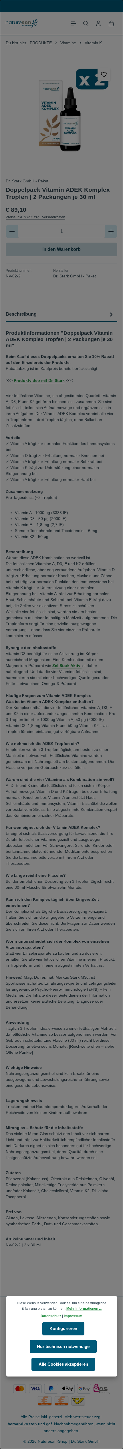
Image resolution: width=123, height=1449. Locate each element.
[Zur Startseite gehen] (21, 23)
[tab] (60, 314)
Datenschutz (51, 1316)
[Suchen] (86, 23)
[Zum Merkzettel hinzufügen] (104, 74)
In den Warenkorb (61, 249)
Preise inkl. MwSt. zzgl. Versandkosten (35, 217)
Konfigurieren (63, 1328)
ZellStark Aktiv (67, 665)
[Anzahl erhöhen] (111, 231)
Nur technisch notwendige (63, 1346)
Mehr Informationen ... (84, 1309)
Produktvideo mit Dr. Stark (39, 380)
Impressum (73, 1316)
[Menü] (73, 23)
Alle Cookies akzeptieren (63, 1364)
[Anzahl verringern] (12, 231)
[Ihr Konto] (98, 23)
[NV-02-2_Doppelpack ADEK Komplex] (61, 116)
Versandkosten (22, 1424)
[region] (61, 116)
